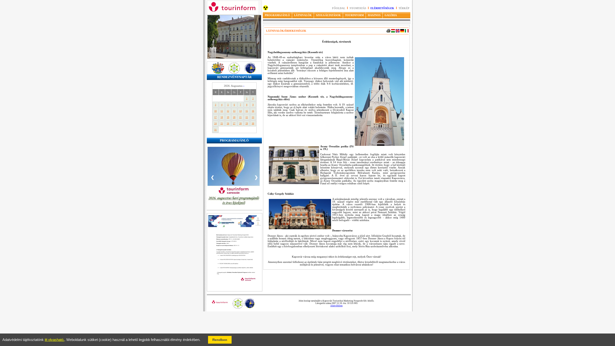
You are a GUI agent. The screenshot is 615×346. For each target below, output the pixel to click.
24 (215, 123)
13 (234, 111)
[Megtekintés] (234, 290)
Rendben (219, 340)
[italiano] (407, 31)
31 (215, 130)
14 (240, 111)
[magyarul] (393, 31)
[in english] (398, 31)
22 (247, 117)
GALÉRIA (391, 15)
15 (247, 111)
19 (228, 117)
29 (247, 123)
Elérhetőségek (382, 8)
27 (234, 123)
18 (222, 117)
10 (215, 111)
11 (222, 111)
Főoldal (338, 8)
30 (253, 123)
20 (234, 117)
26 (228, 123)
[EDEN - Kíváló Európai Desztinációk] (249, 308)
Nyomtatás (358, 8)
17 (215, 117)
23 (253, 117)
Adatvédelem (336, 305)
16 (253, 111)
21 (240, 117)
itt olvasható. (54, 340)
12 (228, 111)
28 (240, 123)
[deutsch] (402, 31)
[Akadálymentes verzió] (265, 9)
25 (222, 123)
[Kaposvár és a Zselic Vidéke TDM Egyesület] (238, 308)
